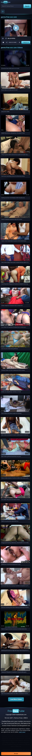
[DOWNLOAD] (19, 42)
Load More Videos (16, 699)
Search (27, 6)
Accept (16, 753)
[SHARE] (6, 42)
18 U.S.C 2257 (9, 718)
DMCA (26, 718)
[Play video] (16, 28)
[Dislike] (6, 38)
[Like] (3, 38)
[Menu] (2, 11)
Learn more (22, 732)
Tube (5, 2)
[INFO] (3, 42)
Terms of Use (18, 718)
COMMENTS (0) (26, 42)
